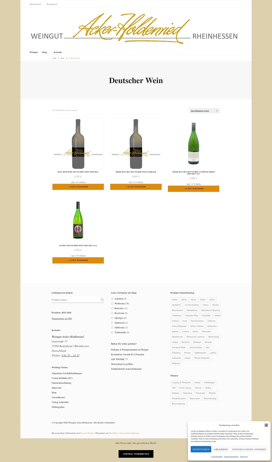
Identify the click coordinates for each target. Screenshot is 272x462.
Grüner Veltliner (197, 326)
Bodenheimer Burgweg (210, 310)
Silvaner (187, 352)
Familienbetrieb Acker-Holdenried (126, 368)
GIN (174, 387)
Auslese (206, 304)
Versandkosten (58, 397)
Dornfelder (206, 315)
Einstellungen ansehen (249, 449)
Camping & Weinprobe (181, 382)
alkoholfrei (176, 304)
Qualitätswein (177, 336)
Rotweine (119, 308)
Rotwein (208, 342)
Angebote (119, 298)
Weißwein (176, 363)
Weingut (34, 52)
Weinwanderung (178, 403)
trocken (188, 358)
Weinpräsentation (179, 398)
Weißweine (120, 303)
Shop (44, 52)
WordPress (113, 433)
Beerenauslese (177, 310)
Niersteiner (206, 331)
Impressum (244, 456)
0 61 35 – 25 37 (70, 355)
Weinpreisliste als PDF (62, 318)
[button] (266, 425)
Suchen (101, 300)
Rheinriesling (213, 336)
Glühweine (120, 327)
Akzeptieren (201, 449)
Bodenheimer (192, 310)
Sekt (207, 347)
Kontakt (58, 52)
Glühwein (211, 320)
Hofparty (175, 393)
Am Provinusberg (192, 304)
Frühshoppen (209, 382)
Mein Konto (35, 4)
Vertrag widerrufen (60, 402)
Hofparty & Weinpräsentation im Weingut (129, 349)
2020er (175, 299)
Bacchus (215, 304)
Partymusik (200, 393)
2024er (203, 299)
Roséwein (185, 342)
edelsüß (217, 315)
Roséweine (119, 312)
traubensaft (176, 358)
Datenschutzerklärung (231, 456)
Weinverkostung (210, 398)
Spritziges (119, 317)
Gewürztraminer (197, 320)
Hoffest (208, 387)
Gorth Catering (185, 387)
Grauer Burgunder (179, 326)
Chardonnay (177, 315)
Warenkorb (51, 4)
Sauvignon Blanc (179, 347)
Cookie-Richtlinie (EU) (62, 377)
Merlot (195, 331)
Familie (197, 382)
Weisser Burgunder (202, 358)
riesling (175, 342)
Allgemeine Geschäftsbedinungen (67, 373)
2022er (184, 299)
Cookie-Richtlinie (217, 456)
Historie (198, 387)
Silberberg (176, 352)
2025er (212, 299)
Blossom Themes (86, 433)
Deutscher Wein (191, 315)
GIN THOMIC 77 (119, 359)
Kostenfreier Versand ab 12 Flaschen (127, 354)
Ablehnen (221, 449)
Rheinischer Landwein (196, 336)
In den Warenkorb (79, 187)
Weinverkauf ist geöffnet (122, 363)
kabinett (175, 331)
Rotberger (197, 342)
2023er (193, 299)
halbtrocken (212, 326)
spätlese (213, 352)
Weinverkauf (195, 398)
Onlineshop (187, 393)
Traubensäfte (120, 332)
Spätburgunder (200, 352)
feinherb (175, 320)
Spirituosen (120, 322)
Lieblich (185, 331)
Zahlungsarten (58, 406)
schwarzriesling (195, 347)
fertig (184, 320)
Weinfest (212, 393)
